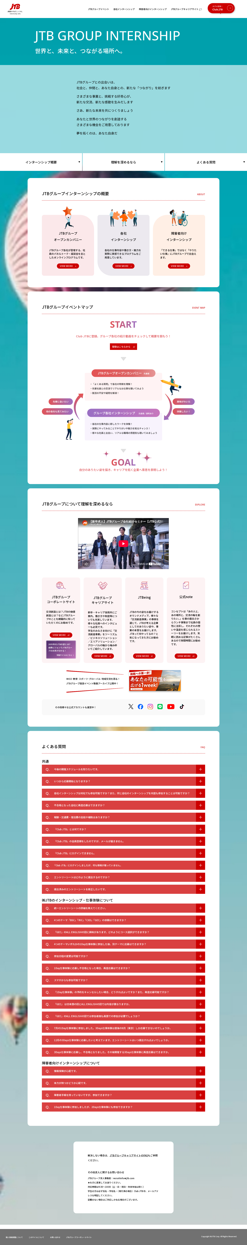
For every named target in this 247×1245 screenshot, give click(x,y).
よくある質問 (206, 162)
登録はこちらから (121, 346)
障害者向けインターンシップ (153, 9)
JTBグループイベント (98, 9)
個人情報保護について (14, 1237)
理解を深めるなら (123, 162)
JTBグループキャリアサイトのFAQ (129, 1155)
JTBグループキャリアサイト (184, 9)
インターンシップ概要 (41, 162)
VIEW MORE (59, 635)
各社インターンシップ (124, 9)
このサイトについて (36, 1237)
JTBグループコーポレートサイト (79, 1237)
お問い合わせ (55, 1237)
